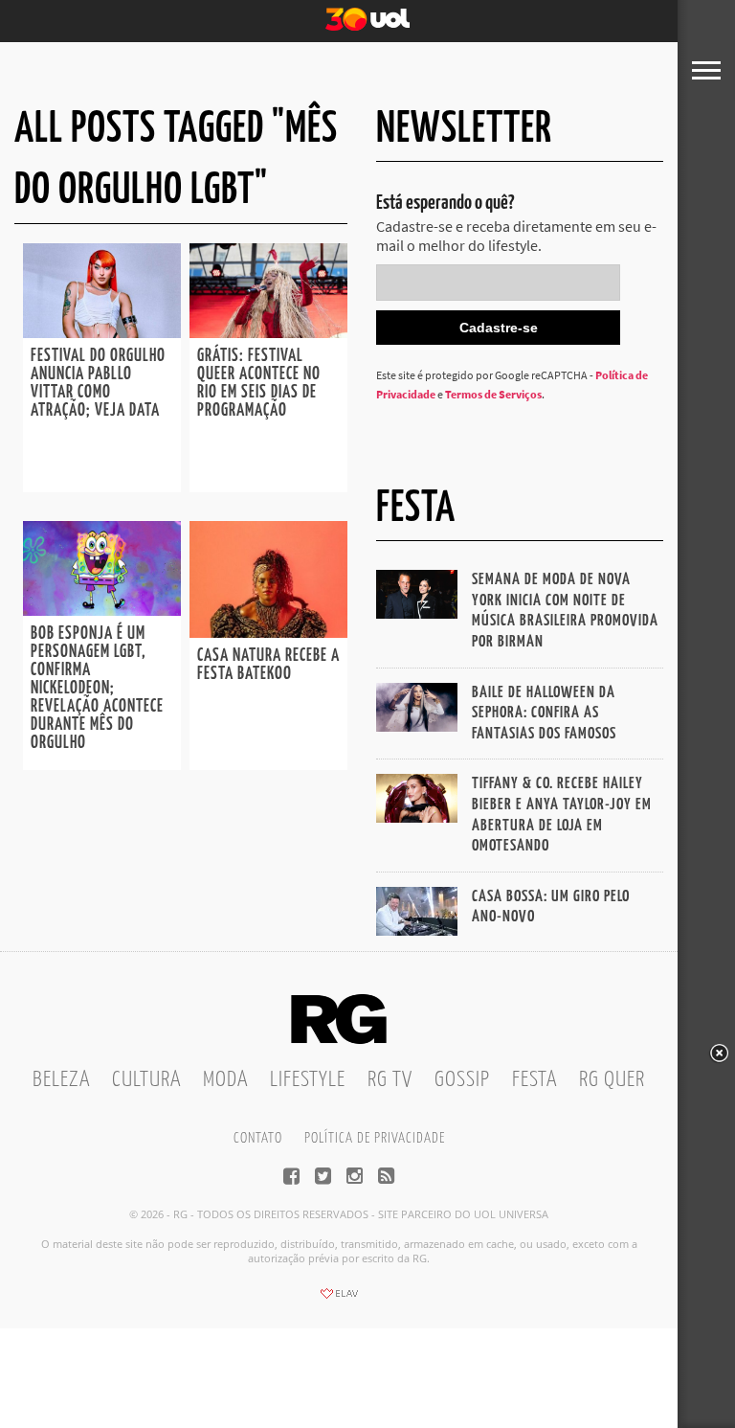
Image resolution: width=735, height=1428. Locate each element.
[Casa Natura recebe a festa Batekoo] (268, 632)
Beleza (61, 1080)
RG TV (390, 1080)
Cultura (146, 1080)
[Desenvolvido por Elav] (339, 1299)
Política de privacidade (374, 1138)
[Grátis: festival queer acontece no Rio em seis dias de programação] (268, 332)
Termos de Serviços (493, 394)
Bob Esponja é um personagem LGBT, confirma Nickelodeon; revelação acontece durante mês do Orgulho (97, 688)
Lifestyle (307, 1080)
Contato (258, 1138)
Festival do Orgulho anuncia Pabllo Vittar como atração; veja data (98, 383)
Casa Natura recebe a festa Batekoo (268, 665)
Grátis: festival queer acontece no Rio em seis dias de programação (259, 383)
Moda (225, 1080)
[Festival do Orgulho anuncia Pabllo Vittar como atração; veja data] (102, 332)
